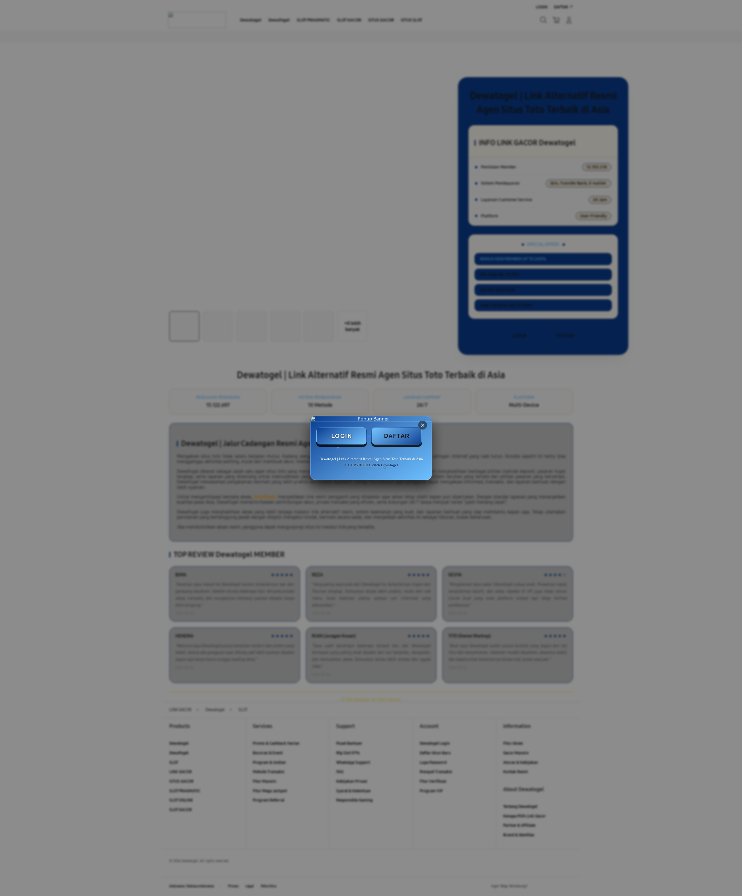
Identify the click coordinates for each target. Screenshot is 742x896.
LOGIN (341, 436)
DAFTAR (397, 436)
